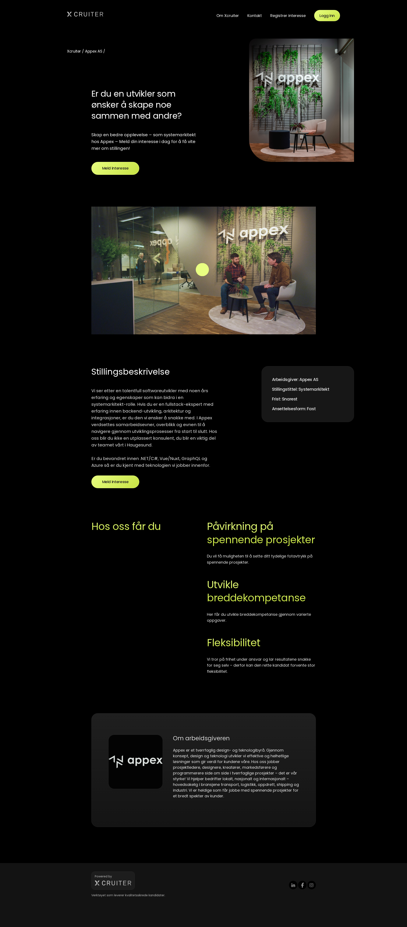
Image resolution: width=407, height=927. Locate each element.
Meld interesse (115, 168)
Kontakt (254, 15)
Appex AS (93, 51)
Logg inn (327, 15)
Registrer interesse (288, 15)
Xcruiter (74, 51)
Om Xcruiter (227, 15)
